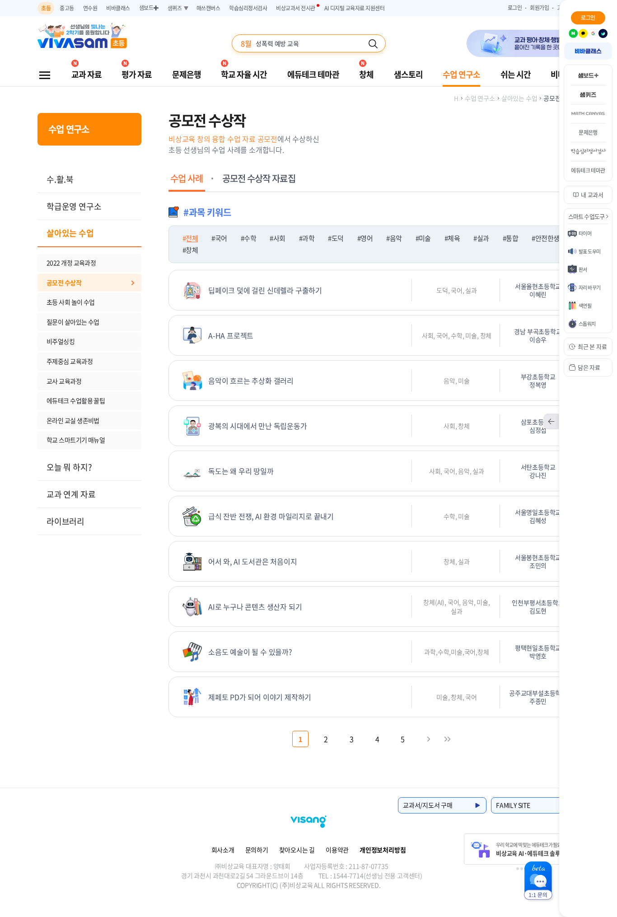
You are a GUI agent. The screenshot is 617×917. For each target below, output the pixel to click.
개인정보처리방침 (383, 849)
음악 (396, 238)
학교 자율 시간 (244, 74)
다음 (429, 739)
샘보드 (149, 8)
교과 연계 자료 (71, 494)
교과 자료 (86, 74)
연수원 (90, 8)
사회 (279, 238)
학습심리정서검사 (248, 8)
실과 (483, 238)
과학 (308, 238)
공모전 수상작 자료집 (258, 178)
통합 (512, 238)
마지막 (447, 739)
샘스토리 (408, 74)
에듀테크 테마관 (313, 74)
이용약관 (337, 849)
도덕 (337, 238)
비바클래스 (118, 8)
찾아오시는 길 (297, 849)
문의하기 (256, 849)
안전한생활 (550, 238)
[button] (596, 36)
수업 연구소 (461, 74)
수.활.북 (60, 179)
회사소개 (222, 849)
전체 (192, 238)
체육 (454, 238)
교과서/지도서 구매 (428, 804)
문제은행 (186, 74)
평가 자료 (137, 74)
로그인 (515, 8)
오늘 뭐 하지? (69, 467)
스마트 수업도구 (586, 216)
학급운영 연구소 (74, 206)
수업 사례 (186, 178)
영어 (366, 238)
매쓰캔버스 (208, 8)
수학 (250, 238)
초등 (46, 8)
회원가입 (539, 8)
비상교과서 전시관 (295, 8)
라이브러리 (65, 521)
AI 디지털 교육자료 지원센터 (354, 8)
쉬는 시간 (515, 74)
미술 (425, 238)
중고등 (67, 8)
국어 (221, 238)
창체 (366, 74)
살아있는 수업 (70, 233)
